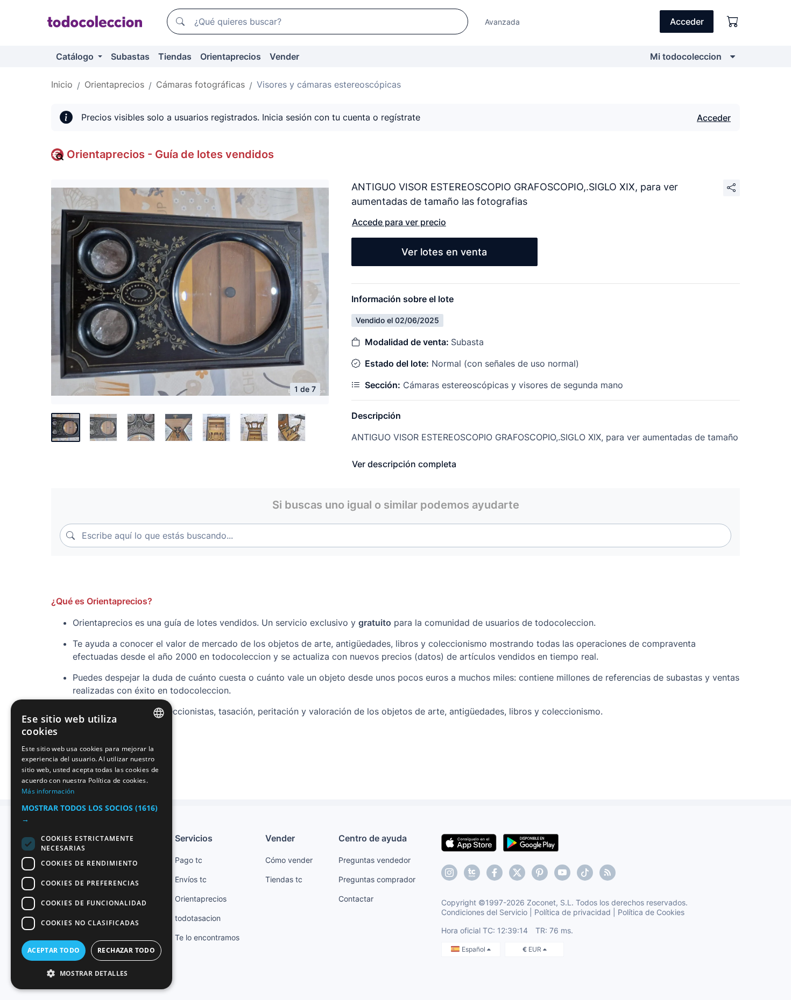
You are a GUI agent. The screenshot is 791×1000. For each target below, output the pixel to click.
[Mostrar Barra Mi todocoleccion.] (732, 56)
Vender (284, 56)
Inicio (62, 84)
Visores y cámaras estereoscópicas (329, 84)
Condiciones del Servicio (484, 912)
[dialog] (91, 844)
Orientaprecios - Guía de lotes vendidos (170, 154)
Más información (48, 791)
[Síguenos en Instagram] (449, 873)
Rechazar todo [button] (126, 950)
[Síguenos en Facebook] (494, 873)
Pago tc (188, 860)
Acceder (714, 117)
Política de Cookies (651, 912)
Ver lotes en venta (444, 252)
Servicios (194, 838)
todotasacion (198, 918)
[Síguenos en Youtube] (562, 873)
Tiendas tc (283, 879)
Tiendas (175, 56)
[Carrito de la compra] (732, 21)
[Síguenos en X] (517, 873)
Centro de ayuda (372, 838)
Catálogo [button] (76, 56)
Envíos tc (191, 879)
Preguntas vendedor (374, 860)
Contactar (355, 898)
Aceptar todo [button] (53, 950)
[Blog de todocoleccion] (607, 873)
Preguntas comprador (376, 879)
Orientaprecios (230, 56)
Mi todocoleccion (686, 56)
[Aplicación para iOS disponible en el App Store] (469, 842)
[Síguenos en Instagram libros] (472, 873)
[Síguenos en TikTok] (585, 873)
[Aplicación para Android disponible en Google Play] (531, 842)
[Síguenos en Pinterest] (540, 873)
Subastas (130, 56)
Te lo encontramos (207, 937)
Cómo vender (289, 860)
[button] (91, 813)
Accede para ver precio (399, 222)
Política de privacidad (572, 912)
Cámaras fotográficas (200, 84)
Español (474, 949)
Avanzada (502, 21)
